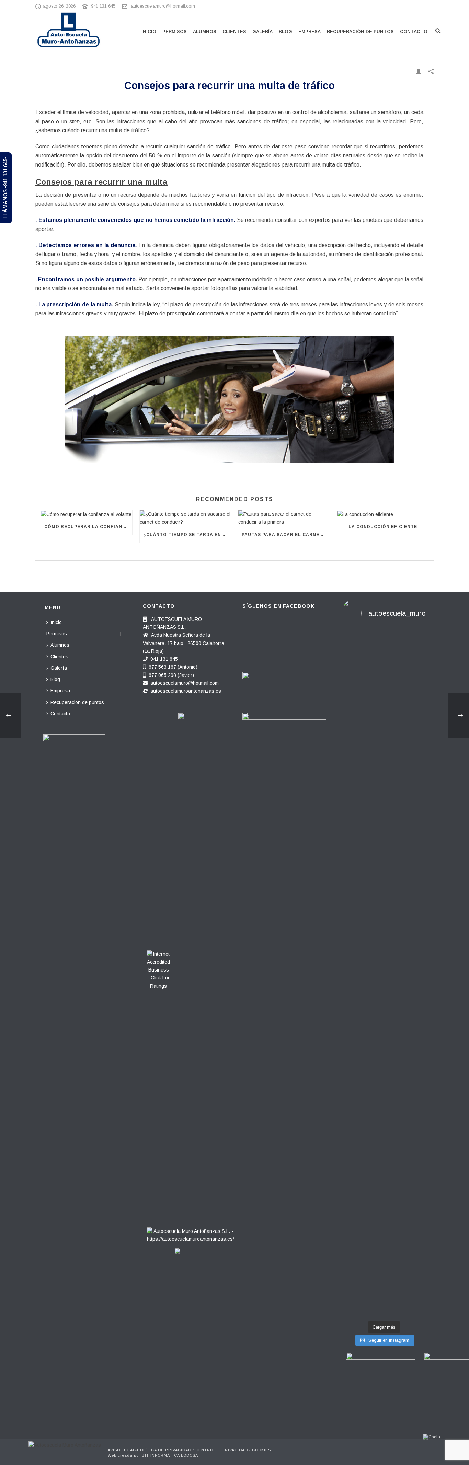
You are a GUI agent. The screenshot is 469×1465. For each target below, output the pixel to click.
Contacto (413, 31)
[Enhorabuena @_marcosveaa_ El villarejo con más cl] (383, 1088)
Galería (262, 31)
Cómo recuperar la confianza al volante (88, 526)
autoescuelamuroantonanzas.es (185, 691)
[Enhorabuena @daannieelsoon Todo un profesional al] (412, 771)
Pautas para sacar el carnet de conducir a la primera (286, 534)
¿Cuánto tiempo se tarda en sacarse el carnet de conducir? (187, 534)
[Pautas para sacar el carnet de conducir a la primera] (284, 518)
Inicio (148, 31)
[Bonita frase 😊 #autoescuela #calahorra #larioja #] (383, 671)
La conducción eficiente (382, 526)
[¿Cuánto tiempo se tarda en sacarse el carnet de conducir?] (185, 518)
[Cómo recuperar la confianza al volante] (86, 514)
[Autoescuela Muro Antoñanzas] (64, 1445)
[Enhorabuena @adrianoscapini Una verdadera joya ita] (355, 790)
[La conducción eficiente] (382, 514)
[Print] (418, 71)
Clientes (234, 31)
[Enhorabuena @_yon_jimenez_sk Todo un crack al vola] (412, 1088)
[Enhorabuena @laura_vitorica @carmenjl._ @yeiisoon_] (355, 1132)
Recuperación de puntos (360, 31)
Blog (285, 31)
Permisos (174, 31)
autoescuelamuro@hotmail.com (163, 6)
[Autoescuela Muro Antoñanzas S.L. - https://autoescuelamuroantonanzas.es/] (190, 1233)
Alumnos (204, 31)
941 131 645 (103, 6)
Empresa (309, 31)
